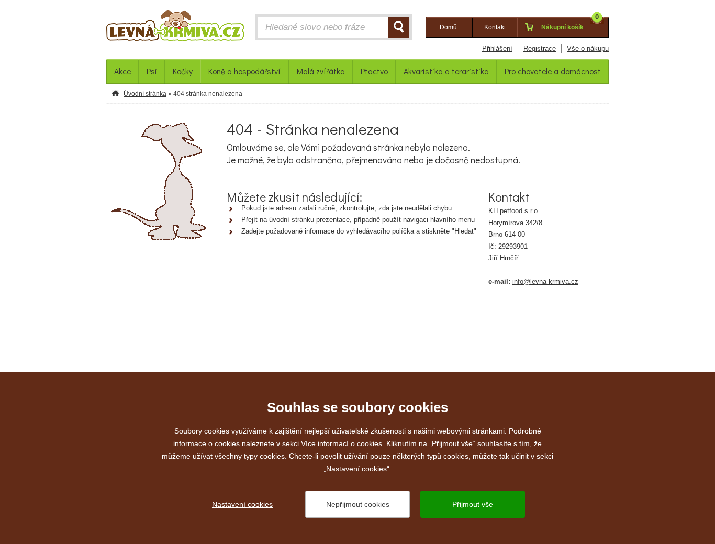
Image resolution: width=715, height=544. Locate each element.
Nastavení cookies (242, 504)
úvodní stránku (291, 220)
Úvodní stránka (145, 93)
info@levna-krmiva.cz (545, 281)
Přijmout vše (472, 504)
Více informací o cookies (341, 443)
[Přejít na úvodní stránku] (175, 28)
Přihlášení (497, 48)
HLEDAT (398, 27)
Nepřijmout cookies (357, 504)
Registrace (539, 48)
